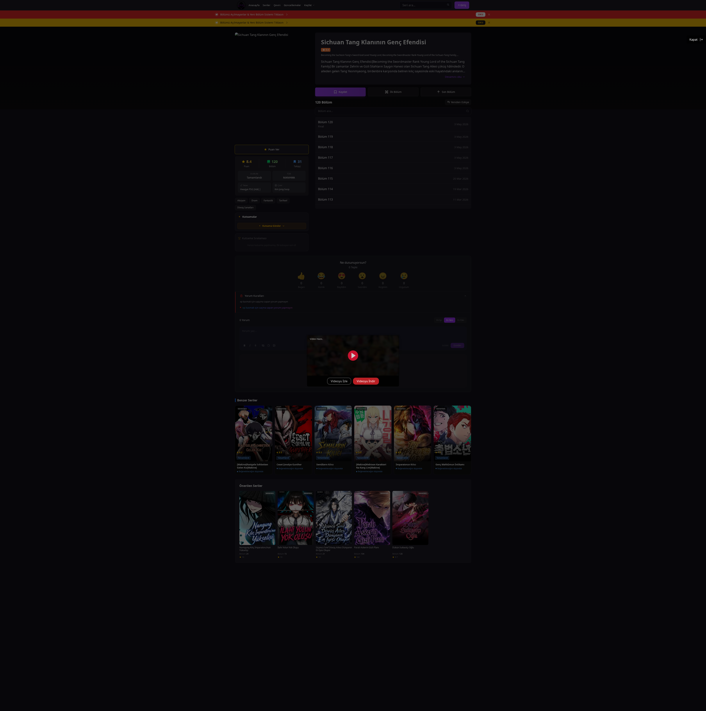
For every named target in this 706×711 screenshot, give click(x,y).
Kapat (693, 40)
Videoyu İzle (339, 381)
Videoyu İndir (366, 381)
